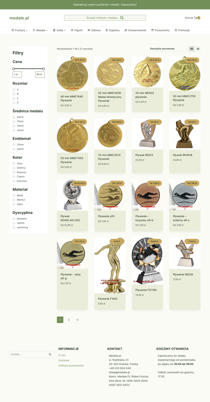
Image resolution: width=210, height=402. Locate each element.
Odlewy (96, 30)
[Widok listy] (198, 49)
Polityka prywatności (71, 365)
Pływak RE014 (144, 155)
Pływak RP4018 (182, 155)
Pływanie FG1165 (146, 290)
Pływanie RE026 (183, 274)
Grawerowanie (137, 30)
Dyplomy (114, 30)
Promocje (184, 30)
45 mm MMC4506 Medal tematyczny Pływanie (109, 96)
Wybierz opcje (144, 111)
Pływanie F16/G (107, 298)
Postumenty (162, 30)
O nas (62, 355)
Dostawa (63, 360)
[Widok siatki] (191, 49)
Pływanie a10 (106, 216)
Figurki (78, 30)
